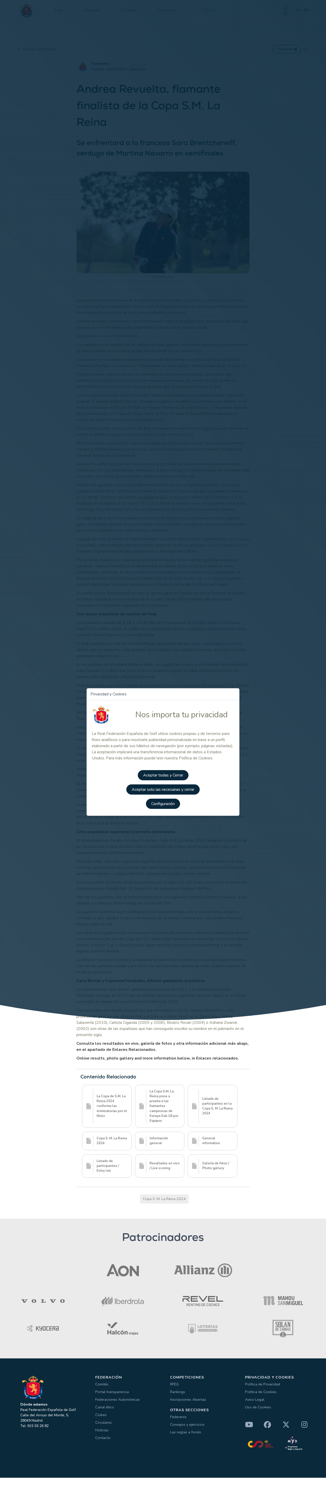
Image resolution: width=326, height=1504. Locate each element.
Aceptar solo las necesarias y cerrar (163, 789)
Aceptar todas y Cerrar (163, 775)
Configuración (163, 804)
